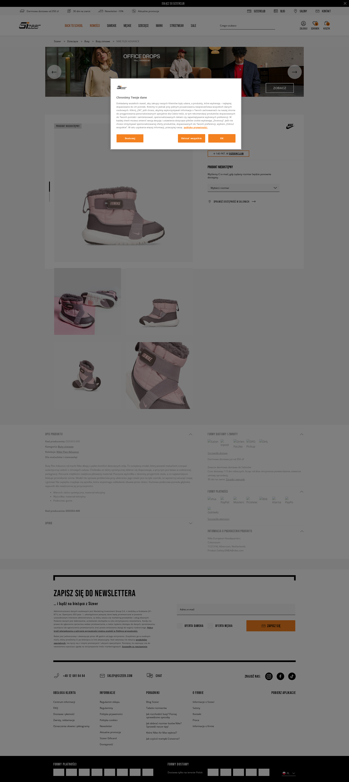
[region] (176, 114)
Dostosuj (130, 138)
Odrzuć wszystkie (191, 138)
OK (222, 138)
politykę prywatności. (196, 127)
